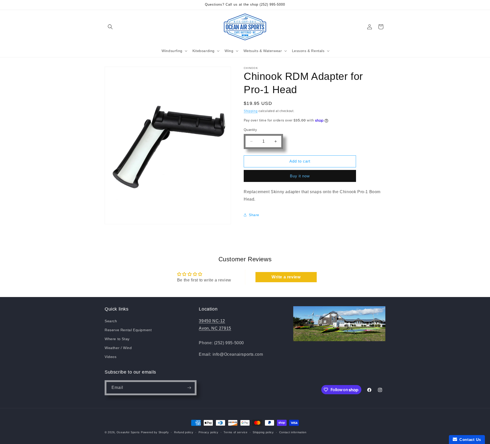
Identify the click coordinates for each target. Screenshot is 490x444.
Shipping (251, 111)
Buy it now (300, 176)
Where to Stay (117, 339)
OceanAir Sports (128, 432)
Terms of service (235, 432)
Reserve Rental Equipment (128, 330)
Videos (111, 357)
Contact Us (469, 439)
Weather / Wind (118, 348)
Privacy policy (208, 432)
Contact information (293, 432)
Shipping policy (263, 432)
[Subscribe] (189, 387)
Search (111, 321)
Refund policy (183, 432)
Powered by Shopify (155, 432)
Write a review (286, 277)
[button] (110, 26)
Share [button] (254, 215)
